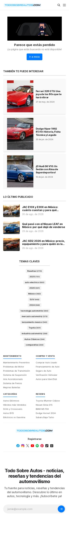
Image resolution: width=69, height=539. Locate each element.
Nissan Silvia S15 (44, 405)
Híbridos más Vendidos (14, 405)
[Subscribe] (61, 508)
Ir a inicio (34, 56)
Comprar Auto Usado (46, 362)
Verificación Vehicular (46, 375)
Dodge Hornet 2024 (46, 413)
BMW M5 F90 (42, 409)
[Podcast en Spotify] (37, 445)
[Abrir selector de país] (9, 5)
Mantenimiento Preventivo (16, 362)
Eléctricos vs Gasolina (14, 417)
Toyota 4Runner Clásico (48, 400)
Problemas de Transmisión (16, 371)
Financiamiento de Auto (48, 366)
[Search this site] (58, 5)
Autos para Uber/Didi (46, 379)
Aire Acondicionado (13, 379)
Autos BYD (8, 413)
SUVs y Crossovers (12, 409)
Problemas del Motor (13, 366)
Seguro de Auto (43, 371)
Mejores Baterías (11, 387)
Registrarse (34, 438)
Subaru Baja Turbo (45, 417)
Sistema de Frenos (12, 383)
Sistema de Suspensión (15, 375)
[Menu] (64, 5)
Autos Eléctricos (11, 400)
